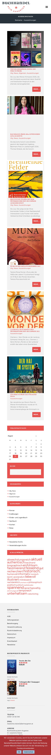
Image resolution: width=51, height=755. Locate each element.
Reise (11, 528)
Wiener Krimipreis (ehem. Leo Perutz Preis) (23, 70)
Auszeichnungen (33, 73)
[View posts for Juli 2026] (36, 436)
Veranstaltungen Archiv (18, 545)
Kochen (12, 525)
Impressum (11, 638)
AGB (8, 616)
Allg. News (14, 73)
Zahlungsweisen (13, 620)
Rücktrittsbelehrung (14, 630)
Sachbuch (13, 521)
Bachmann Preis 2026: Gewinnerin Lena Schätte (25, 135)
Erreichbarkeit (12, 641)
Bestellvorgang (12, 623)
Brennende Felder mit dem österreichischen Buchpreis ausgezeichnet (23, 201)
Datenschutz (11, 634)
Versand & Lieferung (14, 627)
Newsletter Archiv (16, 542)
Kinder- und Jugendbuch (18, 517)
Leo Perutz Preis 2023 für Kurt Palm (23, 395)
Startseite (18, 20)
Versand (12, 679)
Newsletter (11, 645)
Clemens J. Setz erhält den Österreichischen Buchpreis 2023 (24, 330)
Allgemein (22, 73)
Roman (12, 510)
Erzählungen (13, 514)
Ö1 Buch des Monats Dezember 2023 (25, 266)
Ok (19, 752)
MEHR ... (36, 89)
